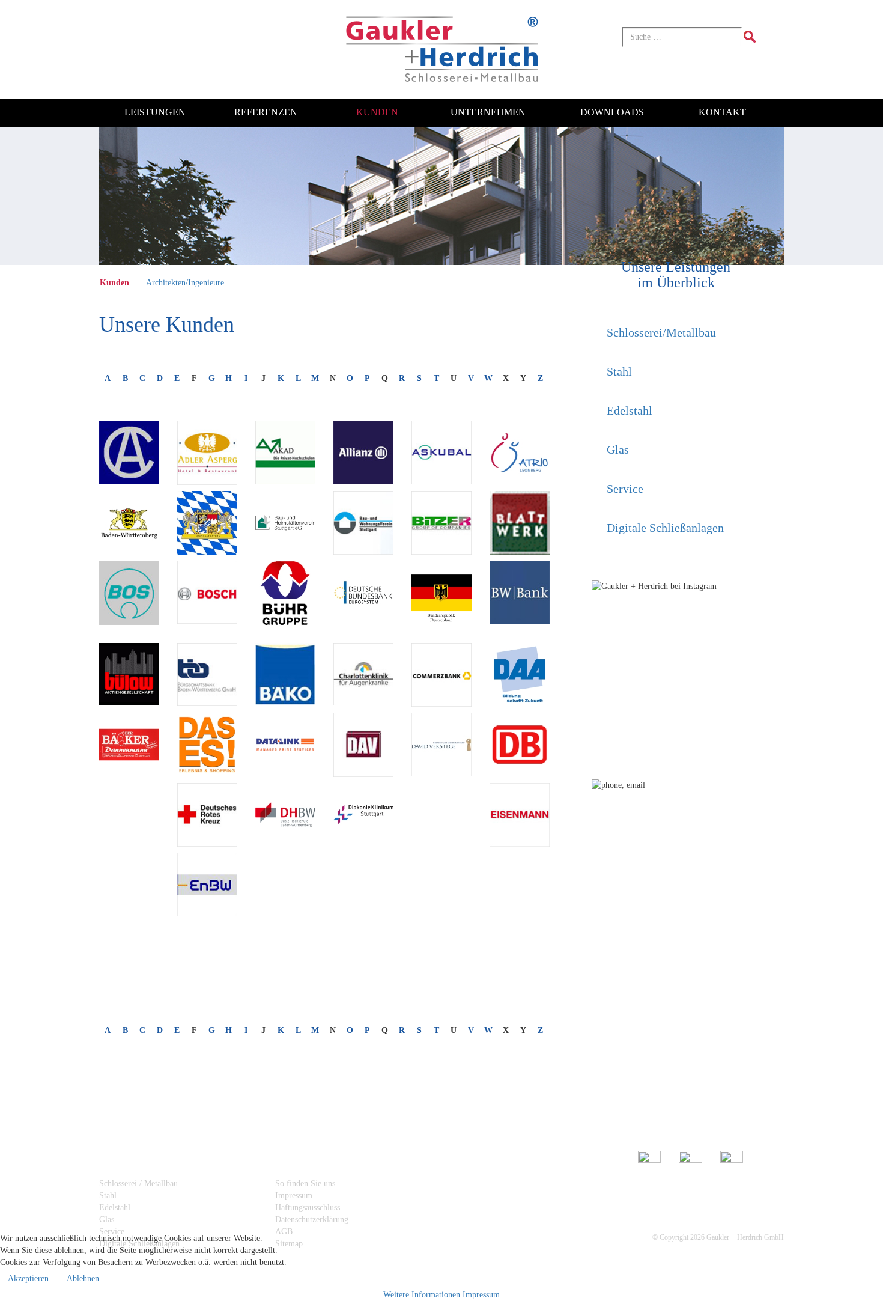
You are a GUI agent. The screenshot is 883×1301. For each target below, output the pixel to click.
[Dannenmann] (129, 744)
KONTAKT (722, 112)
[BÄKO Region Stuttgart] (285, 674)
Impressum (293, 1195)
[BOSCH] (207, 592)
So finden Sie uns (305, 1183)
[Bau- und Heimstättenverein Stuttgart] (285, 523)
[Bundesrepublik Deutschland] (441, 592)
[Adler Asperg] (207, 452)
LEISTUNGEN (155, 112)
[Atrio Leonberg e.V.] (520, 452)
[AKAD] (285, 452)
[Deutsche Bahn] (520, 744)
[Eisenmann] (520, 815)
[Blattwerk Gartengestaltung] (520, 523)
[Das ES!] (207, 744)
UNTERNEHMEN (488, 112)
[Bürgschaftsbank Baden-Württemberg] (207, 674)
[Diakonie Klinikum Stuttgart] (363, 815)
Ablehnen (83, 1278)
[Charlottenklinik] (363, 674)
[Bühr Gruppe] (285, 598)
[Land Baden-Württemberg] (129, 523)
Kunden (116, 282)
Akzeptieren (28, 1278)
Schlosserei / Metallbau (138, 1183)
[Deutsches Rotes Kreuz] (207, 815)
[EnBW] (207, 884)
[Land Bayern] (207, 523)
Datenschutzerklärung (311, 1219)
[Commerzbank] (441, 675)
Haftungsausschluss (307, 1207)
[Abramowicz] (129, 452)
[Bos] (129, 592)
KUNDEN (377, 112)
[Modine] (178, 946)
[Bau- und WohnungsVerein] (363, 523)
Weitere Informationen (421, 1294)
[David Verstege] (441, 744)
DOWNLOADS (612, 112)
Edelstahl (629, 410)
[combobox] (682, 37)
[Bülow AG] (129, 674)
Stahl (619, 371)
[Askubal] (441, 452)
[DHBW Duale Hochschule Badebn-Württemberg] (285, 815)
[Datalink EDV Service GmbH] (285, 744)
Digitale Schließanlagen (665, 527)
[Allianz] (363, 452)
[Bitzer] (441, 523)
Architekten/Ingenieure (185, 282)
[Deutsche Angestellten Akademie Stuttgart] (520, 675)
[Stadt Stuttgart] (412, 970)
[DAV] (363, 745)
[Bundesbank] (363, 592)
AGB (284, 1231)
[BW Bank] (520, 592)
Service (625, 488)
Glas (618, 449)
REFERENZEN (265, 112)
